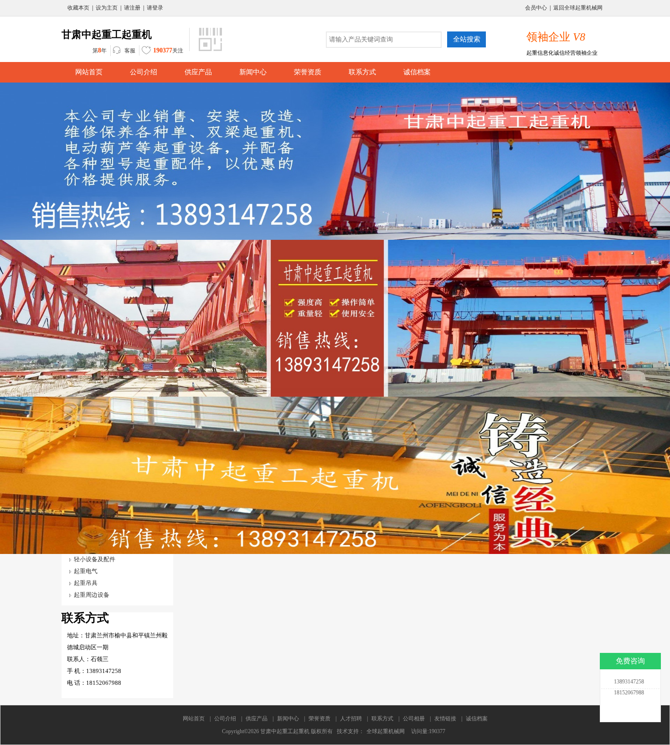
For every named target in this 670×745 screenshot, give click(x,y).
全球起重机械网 (385, 731)
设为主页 (107, 8)
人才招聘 (351, 718)
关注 (168, 50)
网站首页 (194, 718)
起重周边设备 (91, 594)
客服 (129, 50)
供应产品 (257, 718)
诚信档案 (477, 718)
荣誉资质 (319, 718)
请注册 (132, 8)
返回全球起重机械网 (578, 8)
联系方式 (382, 718)
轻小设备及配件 (94, 559)
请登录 (155, 8)
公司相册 (414, 718)
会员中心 (536, 8)
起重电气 (86, 571)
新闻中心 (288, 718)
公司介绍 (225, 718)
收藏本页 (78, 8)
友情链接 (445, 718)
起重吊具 (86, 582)
